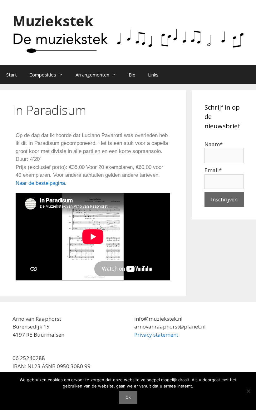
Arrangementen (92, 75)
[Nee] (248, 391)
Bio (132, 75)
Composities (42, 75)
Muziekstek (52, 20)
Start (11, 75)
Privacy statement (156, 334)
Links (153, 75)
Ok (128, 397)
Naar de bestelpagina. (41, 183)
